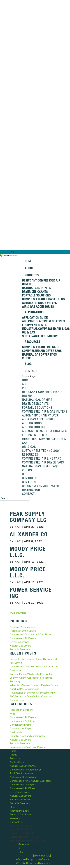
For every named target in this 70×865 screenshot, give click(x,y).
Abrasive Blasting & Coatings (43, 321)
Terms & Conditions (21, 814)
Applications (34, 312)
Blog (28, 364)
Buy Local (29, 482)
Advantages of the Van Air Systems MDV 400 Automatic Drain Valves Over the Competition (33, 696)
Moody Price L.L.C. (28, 552)
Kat (18, 526)
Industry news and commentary (27, 735)
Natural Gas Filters (20, 799)
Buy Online (30, 478)
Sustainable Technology (40, 336)
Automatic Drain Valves (39, 303)
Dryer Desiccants (35, 292)
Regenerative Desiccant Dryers (27, 747)
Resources (32, 342)
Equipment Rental (35, 325)
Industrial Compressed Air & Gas (46, 329)
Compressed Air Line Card (40, 347)
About (29, 268)
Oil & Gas (28, 332)
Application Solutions (22, 709)
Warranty (15, 818)
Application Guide (35, 317)
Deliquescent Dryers (21, 728)
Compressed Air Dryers (23, 638)
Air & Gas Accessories (38, 306)
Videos (26, 358)
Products (32, 275)
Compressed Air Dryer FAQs (42, 351)
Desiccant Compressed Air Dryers (41, 282)
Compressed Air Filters (22, 720)
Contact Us (16, 821)
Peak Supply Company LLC (28, 517)
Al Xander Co (29, 534)
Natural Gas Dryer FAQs (39, 354)
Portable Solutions (36, 295)
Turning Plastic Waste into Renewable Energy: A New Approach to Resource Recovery (31, 677)
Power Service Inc (31, 593)
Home (28, 261)
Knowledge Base (19, 810)
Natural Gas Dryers (36, 288)
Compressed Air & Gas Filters (43, 299)
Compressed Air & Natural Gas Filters (31, 634)
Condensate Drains (20, 724)
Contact (31, 371)
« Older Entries (18, 612)
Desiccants (16, 732)
